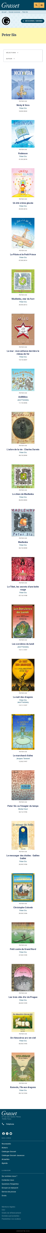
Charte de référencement (11, 1213)
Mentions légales (8, 1207)
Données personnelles (10, 1216)
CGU (3, 1210)
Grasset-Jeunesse (14, 12)
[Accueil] (11, 5)
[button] (32, 21)
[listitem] (3, 1133)
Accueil (4, 12)
